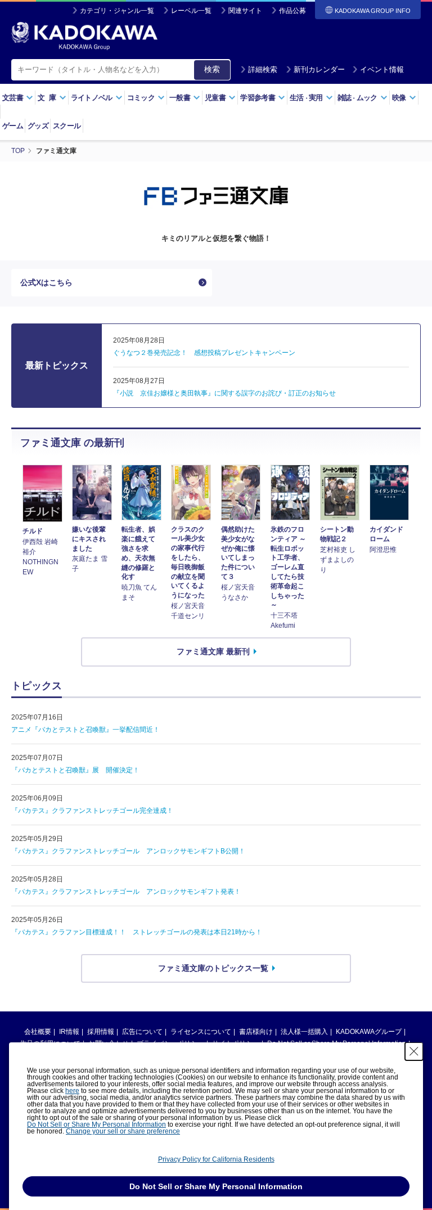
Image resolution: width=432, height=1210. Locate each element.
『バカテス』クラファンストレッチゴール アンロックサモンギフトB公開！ (128, 851)
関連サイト (245, 11)
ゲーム (12, 126)
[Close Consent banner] (414, 1051)
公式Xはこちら (46, 282)
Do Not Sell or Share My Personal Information (96, 1124)
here (72, 1090)
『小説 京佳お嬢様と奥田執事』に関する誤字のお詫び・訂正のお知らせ (224, 393)
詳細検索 (262, 69)
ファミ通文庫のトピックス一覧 (213, 968)
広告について (142, 1032)
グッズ (38, 126)
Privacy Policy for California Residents (216, 1159)
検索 (212, 69)
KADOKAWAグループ (369, 1032)
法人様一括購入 (304, 1032)
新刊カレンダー (319, 69)
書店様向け (256, 1032)
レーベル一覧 (191, 11)
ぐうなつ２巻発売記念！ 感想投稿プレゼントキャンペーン (204, 353)
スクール (66, 126)
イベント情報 (382, 69)
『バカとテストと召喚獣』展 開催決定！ (75, 770)
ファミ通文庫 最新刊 (213, 651)
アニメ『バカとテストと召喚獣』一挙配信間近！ (85, 730)
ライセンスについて (200, 1032)
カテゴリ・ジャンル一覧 (117, 11)
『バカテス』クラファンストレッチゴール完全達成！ (92, 811)
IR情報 (69, 1032)
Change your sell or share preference (123, 1131)
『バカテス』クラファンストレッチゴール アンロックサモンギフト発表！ (126, 892)
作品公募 (292, 11)
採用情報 (100, 1032)
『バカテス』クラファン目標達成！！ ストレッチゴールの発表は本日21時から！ (136, 932)
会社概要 (37, 1032)
